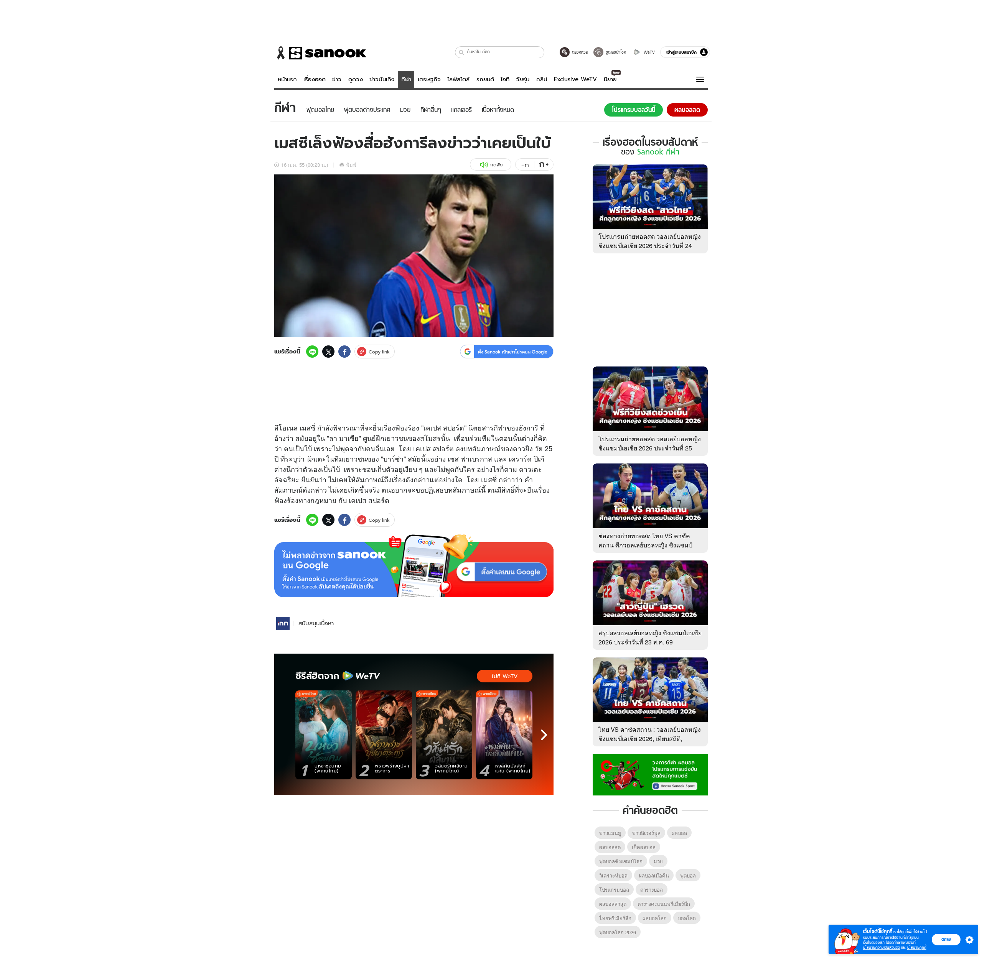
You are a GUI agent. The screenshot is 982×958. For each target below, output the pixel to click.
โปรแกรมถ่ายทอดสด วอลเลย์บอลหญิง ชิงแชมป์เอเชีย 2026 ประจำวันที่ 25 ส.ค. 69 (649, 448)
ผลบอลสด (610, 847)
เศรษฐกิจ (429, 79)
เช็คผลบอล (644, 847)
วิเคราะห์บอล (613, 875)
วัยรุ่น (522, 79)
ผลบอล (679, 832)
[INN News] (283, 623)
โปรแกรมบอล (614, 889)
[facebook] (344, 351)
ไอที (505, 79)
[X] (328, 351)
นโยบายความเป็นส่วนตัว (881, 947)
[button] (461, 52)
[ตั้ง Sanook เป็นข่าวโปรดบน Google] (414, 565)
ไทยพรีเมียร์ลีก (615, 918)
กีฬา (406, 79)
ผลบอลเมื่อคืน (654, 875)
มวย (658, 861)
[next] (544, 735)
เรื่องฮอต (314, 79)
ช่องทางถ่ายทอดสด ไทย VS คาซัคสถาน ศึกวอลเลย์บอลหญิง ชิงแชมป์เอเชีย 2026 (645, 545)
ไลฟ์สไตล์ (458, 79)
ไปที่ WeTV (504, 676)
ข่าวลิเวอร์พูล (646, 832)
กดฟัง (496, 164)
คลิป (541, 79)
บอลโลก (687, 918)
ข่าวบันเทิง (381, 79)
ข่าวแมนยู (610, 832)
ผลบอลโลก (655, 918)
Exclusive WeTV (575, 79)
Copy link (379, 351)
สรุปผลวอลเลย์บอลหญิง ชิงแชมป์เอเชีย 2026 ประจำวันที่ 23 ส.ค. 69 (650, 637)
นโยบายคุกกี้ (916, 947)
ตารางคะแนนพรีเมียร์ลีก (664, 903)
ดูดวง (355, 79)
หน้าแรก (287, 79)
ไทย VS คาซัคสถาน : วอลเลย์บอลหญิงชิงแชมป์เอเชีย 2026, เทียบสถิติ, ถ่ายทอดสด (649, 738)
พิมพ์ (351, 164)
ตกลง (946, 939)
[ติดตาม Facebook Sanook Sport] (650, 774)
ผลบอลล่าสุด (612, 903)
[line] (312, 351)
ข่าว (336, 79)
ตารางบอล (651, 889)
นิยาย (610, 79)
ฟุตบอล (688, 875)
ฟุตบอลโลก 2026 (617, 932)
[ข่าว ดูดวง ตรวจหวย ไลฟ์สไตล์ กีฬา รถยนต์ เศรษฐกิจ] (320, 53)
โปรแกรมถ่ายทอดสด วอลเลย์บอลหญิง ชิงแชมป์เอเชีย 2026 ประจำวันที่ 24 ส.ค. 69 (649, 245)
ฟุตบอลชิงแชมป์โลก (621, 861)
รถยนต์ (485, 79)
